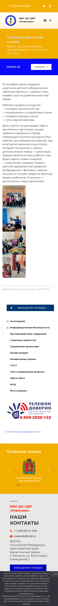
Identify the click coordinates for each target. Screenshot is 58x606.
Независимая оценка (23, 359)
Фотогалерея (18, 390)
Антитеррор (17, 321)
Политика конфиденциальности (23, 431)
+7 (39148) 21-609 (19, 6)
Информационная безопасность (30, 327)
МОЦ (13, 384)
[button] (45, 20)
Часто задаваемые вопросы (27, 371)
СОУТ (13, 365)
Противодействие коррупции (28, 334)
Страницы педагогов (23, 340)
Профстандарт (19, 352)
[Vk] (44, 6)
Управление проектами (24, 346)
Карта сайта (17, 378)
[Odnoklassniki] (50, 6)
